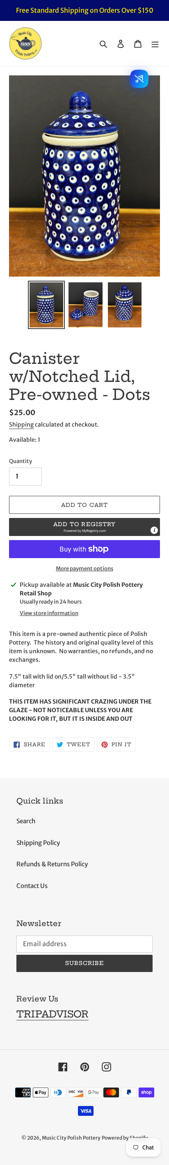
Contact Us (32, 886)
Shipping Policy (38, 843)
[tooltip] (154, 530)
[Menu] (155, 43)
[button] (84, 527)
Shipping (21, 424)
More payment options (84, 568)
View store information (49, 613)
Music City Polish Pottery (71, 1138)
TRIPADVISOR (52, 1014)
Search (26, 821)
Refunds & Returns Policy (52, 864)
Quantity (20, 461)
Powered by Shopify (125, 1138)
